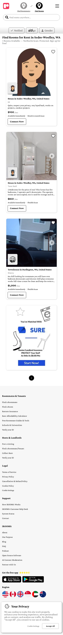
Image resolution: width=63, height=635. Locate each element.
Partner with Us (9, 564)
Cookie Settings (8, 490)
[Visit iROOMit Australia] (43, 596)
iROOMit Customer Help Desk (15, 509)
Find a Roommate (9, 402)
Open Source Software (11, 555)
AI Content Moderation (12, 560)
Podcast (5, 551)
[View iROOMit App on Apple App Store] (11, 582)
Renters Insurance (10, 411)
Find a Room (7, 406)
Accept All (50, 626)
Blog (4, 541)
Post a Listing (8, 444)
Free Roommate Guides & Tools (15, 420)
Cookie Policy (8, 486)
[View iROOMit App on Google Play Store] (33, 582)
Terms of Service (9, 472)
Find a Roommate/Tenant (13, 448)
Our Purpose (7, 537)
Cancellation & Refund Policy (14, 481)
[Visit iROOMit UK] (20, 596)
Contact (5, 518)
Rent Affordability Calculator (14, 416)
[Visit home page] (6, 6)
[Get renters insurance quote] (31, 337)
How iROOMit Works (11, 504)
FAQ (4, 546)
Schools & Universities (12, 425)
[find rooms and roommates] (31, 6)
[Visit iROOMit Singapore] (28, 596)
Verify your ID (8, 429)
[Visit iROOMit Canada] (13, 596)
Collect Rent (7, 453)
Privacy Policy (8, 476)
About (4, 532)
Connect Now (17, 121)
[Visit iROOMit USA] (5, 596)
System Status (8, 513)
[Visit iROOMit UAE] (35, 596)
